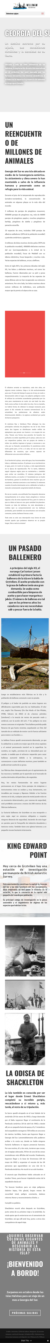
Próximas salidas (25, 1313)
